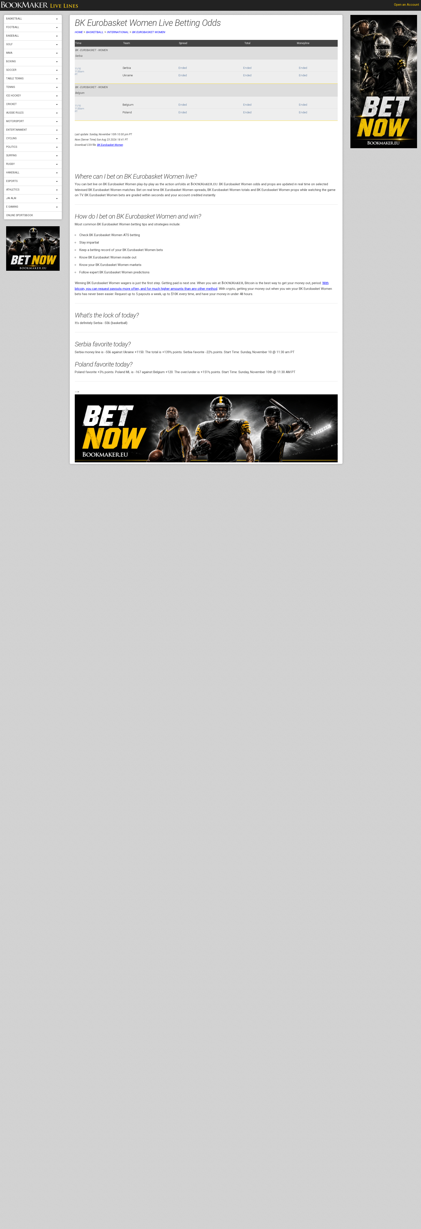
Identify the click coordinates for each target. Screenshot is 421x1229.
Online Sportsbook (19, 215)
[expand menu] (58, 19)
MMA (9, 52)
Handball (12, 172)
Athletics (12, 189)
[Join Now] (206, 428)
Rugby (10, 164)
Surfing (11, 155)
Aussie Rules (14, 112)
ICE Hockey (13, 95)
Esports (12, 181)
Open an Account (406, 5)
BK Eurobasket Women (148, 32)
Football (12, 27)
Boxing (11, 61)
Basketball (14, 18)
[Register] (33, 248)
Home (79, 32)
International (118, 32)
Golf (9, 44)
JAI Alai (11, 198)
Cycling (11, 138)
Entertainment (16, 129)
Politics (11, 146)
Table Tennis (14, 78)
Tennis (10, 87)
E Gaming (12, 206)
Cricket (11, 104)
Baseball (12, 35)
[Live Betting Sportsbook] (39, 5)
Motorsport (15, 121)
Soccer (11, 69)
